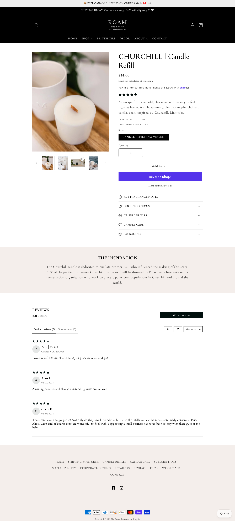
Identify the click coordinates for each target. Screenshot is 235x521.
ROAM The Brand (111, 519)
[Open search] (168, 329)
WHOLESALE (171, 468)
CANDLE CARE (140, 462)
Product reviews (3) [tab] (44, 329)
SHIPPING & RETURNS (83, 462)
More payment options (160, 185)
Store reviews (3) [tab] (67, 329)
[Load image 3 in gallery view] (93, 163)
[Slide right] (105, 163)
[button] (36, 25)
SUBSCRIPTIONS (165, 462)
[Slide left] (36, 163)
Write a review (181, 315)
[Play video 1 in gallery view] (78, 163)
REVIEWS (140, 468)
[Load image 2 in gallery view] (63, 163)
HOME (60, 462)
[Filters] (178, 329)
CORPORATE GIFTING (95, 468)
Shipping (123, 80)
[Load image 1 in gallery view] (47, 163)
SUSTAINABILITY (64, 468)
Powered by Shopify (130, 519)
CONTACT (117, 475)
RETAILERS (122, 468)
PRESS (154, 468)
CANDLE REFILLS (114, 462)
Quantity (123, 145)
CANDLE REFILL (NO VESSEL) (143, 137)
